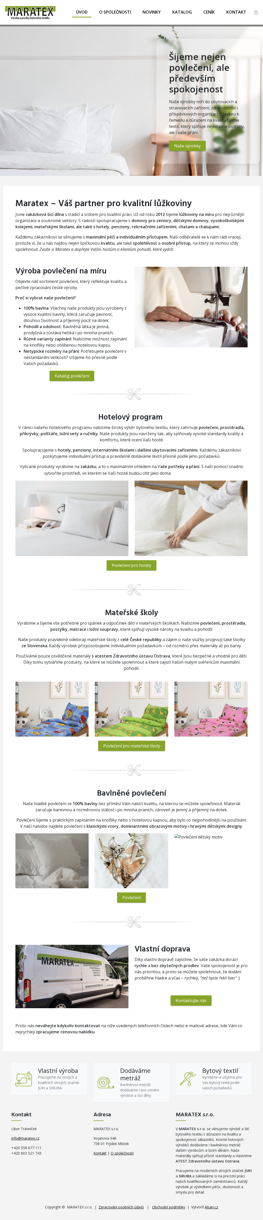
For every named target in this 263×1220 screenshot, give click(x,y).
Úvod (82, 12)
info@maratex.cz (25, 1138)
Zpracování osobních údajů (121, 1207)
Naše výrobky (187, 146)
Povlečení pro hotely (131, 565)
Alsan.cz (211, 1207)
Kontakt (236, 12)
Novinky (152, 12)
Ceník (209, 12)
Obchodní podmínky (168, 1207)
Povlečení (131, 897)
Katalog (182, 12)
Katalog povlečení (72, 376)
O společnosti (115, 12)
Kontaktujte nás (191, 1000)
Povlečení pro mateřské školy (131, 746)
